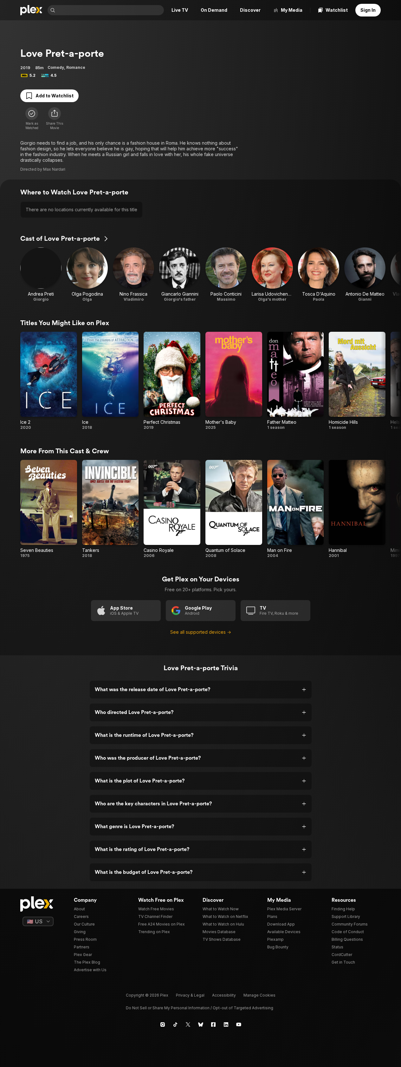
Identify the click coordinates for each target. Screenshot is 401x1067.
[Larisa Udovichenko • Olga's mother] (272, 274)
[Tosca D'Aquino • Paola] (318, 274)
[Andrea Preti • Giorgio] (40, 274)
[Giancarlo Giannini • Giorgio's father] (179, 274)
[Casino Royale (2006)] (172, 509)
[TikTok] (175, 1024)
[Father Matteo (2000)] (295, 381)
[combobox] (110, 10)
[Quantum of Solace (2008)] (233, 509)
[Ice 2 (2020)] (48, 381)
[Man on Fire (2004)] (295, 509)
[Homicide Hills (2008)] (357, 381)
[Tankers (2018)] (110, 509)
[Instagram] (162, 1024)
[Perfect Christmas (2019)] (172, 381)
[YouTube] (238, 1024)
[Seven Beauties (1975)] (48, 509)
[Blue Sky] (200, 1024)
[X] (188, 1024)
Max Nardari (54, 169)
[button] (54, 118)
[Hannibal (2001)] (357, 509)
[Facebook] (213, 1024)
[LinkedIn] (226, 1024)
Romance (75, 67)
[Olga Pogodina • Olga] (87, 274)
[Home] (31, 10)
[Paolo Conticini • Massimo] (226, 274)
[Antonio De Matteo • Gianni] (364, 274)
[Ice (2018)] (110, 381)
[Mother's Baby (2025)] (233, 381)
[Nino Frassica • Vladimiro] (133, 274)
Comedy (56, 67)
